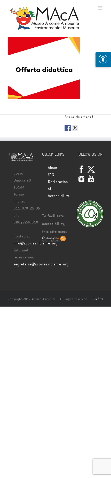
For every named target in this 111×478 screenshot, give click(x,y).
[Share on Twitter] (75, 128)
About (53, 168)
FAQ (51, 175)
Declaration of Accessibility (58, 189)
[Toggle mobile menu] (100, 8)
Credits (98, 299)
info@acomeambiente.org (35, 243)
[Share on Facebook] (68, 128)
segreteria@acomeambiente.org (41, 264)
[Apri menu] (103, 59)
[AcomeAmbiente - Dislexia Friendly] (54, 239)
